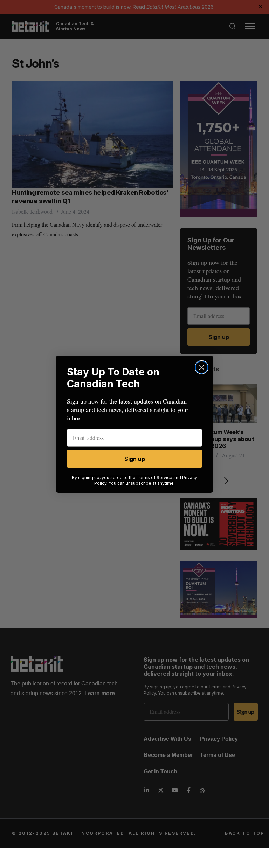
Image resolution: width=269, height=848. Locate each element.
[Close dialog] (201, 367)
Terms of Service (154, 477)
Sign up (134, 458)
